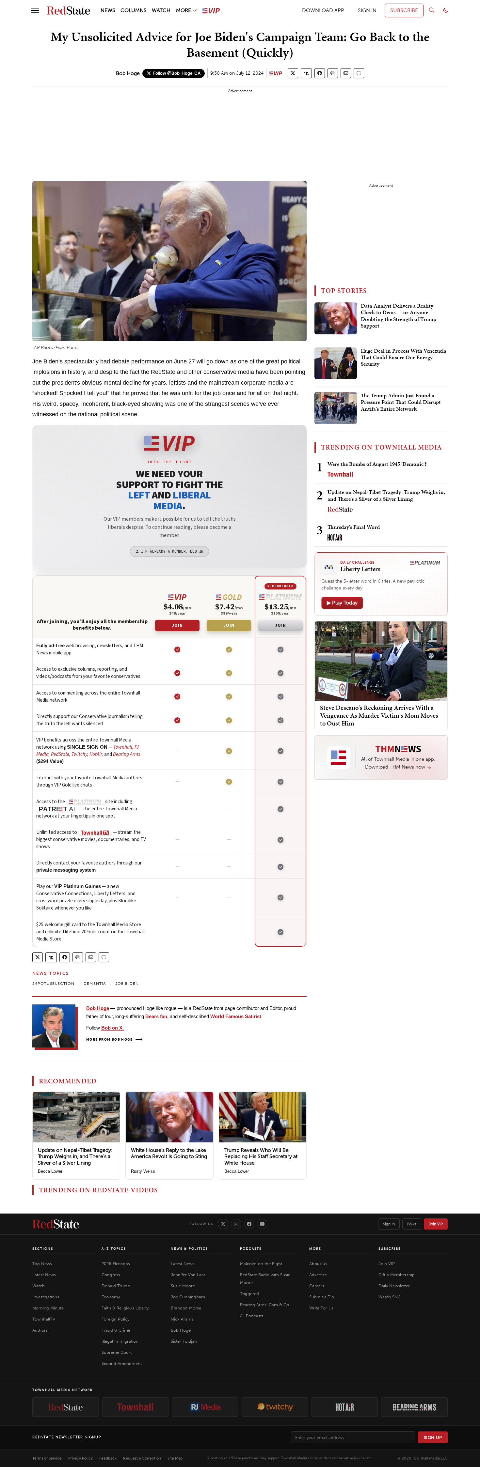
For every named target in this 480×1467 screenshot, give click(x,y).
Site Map (175, 1458)
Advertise (318, 1274)
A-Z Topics (114, 1249)
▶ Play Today (342, 603)
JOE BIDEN (127, 983)
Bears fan (156, 1016)
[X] (223, 1224)
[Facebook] (249, 1224)
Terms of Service (47, 1458)
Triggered (249, 1293)
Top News (42, 1263)
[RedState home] (55, 1224)
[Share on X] (293, 73)
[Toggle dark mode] (446, 10)
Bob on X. (112, 1028)
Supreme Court (117, 1352)
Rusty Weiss (143, 1171)
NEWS (108, 10)
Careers (316, 1285)
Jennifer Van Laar (188, 1274)
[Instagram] (236, 1224)
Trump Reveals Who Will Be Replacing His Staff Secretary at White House (260, 1156)
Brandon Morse (186, 1308)
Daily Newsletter (394, 1285)
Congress (111, 1274)
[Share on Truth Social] (306, 73)
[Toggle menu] (34, 10)
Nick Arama (182, 1319)
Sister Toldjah (184, 1341)
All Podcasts (252, 1315)
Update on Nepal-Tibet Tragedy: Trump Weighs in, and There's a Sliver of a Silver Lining (75, 1156)
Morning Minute (48, 1308)
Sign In (389, 1224)
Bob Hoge (128, 73)
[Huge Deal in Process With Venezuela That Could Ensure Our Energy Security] (335, 363)
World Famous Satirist (235, 1016)
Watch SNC (389, 1296)
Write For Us (321, 1308)
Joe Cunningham (188, 1296)
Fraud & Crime (116, 1330)
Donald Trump (116, 1285)
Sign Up (433, 1437)
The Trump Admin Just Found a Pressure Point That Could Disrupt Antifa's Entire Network (401, 402)
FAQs (411, 1224)
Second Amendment (122, 1363)
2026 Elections (116, 1263)
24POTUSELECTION (53, 983)
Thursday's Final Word (354, 527)
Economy (111, 1296)
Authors (40, 1330)
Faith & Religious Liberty (125, 1308)
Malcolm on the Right (261, 1263)
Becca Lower (50, 1171)
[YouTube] (262, 1224)
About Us (318, 1263)
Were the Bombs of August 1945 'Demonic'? (377, 464)
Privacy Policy (80, 1458)
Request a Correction (142, 1458)
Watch (38, 1285)
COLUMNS (133, 10)
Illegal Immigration (120, 1341)
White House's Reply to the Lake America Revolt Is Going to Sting (169, 1153)
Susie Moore (183, 1285)
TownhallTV (43, 1319)
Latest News (44, 1274)
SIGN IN (367, 10)
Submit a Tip (321, 1296)
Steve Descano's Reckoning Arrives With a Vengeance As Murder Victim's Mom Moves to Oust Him (379, 715)
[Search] (431, 10)
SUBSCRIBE (404, 10)
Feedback (108, 1458)
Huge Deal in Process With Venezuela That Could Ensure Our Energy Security (403, 357)
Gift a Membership (396, 1274)
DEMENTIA (95, 983)
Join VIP (436, 1224)
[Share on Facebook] (319, 73)
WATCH (161, 10)
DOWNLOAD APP (323, 10)
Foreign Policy (115, 1319)
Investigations (45, 1296)
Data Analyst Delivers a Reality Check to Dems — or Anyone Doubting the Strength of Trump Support (398, 315)
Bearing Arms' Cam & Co (264, 1304)
